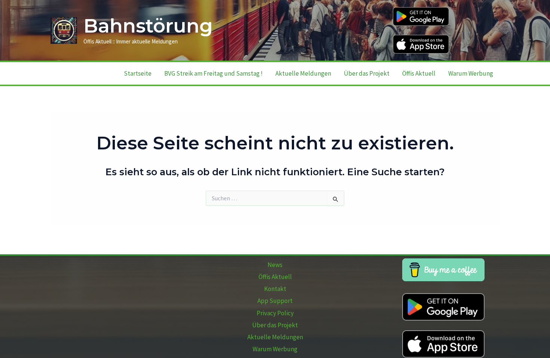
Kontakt (275, 289)
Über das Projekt (366, 73)
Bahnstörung (148, 25)
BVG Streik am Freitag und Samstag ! (213, 73)
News (275, 265)
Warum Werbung (470, 73)
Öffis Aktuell (419, 73)
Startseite (138, 73)
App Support (275, 301)
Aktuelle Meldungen (303, 73)
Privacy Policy (275, 313)
